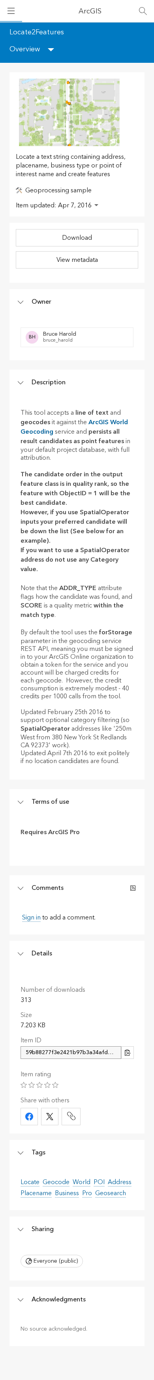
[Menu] (11, 11)
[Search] (143, 11)
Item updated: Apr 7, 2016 (54, 205)
